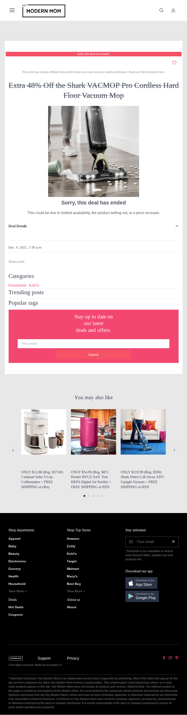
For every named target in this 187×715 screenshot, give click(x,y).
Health (13, 576)
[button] (84, 496)
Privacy (73, 658)
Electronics (17, 561)
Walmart (73, 569)
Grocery (14, 569)
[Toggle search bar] (161, 10)
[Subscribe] (173, 541)
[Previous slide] (13, 450)
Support (44, 658)
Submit (93, 354)
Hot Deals (15, 607)
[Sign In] (173, 10)
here (161, 72)
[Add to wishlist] (174, 62)
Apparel (14, 538)
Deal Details (17, 226)
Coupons (15, 614)
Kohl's (34, 285)
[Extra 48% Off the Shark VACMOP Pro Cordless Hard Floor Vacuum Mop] (93, 151)
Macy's (72, 576)
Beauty (13, 553)
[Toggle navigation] (11, 10)
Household (17, 285)
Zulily (71, 546)
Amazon (73, 538)
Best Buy (74, 584)
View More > (18, 591)
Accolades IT (54, 665)
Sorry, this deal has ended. (93, 54)
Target (72, 561)
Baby (12, 546)
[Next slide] (174, 450)
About (71, 607)
